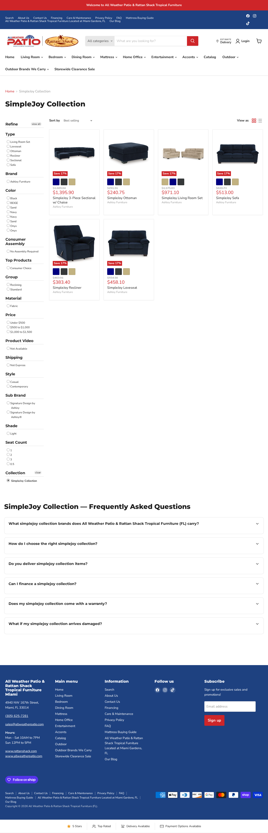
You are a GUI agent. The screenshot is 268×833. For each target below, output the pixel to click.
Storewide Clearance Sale (74, 69)
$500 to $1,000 (20, 327)
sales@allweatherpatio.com (24, 724)
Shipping (14, 357)
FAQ (119, 18)
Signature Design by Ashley (22, 405)
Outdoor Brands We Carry (25, 69)
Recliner (15, 156)
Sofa (13, 165)
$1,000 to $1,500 (21, 332)
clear (38, 472)
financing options (42, 593)
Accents (189, 57)
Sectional (16, 160)
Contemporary (19, 386)
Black (13, 198)
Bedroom (56, 57)
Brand (11, 173)
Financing (56, 18)
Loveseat (15, 146)
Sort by (54, 120)
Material (13, 298)
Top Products (18, 260)
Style (10, 374)
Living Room (31, 57)
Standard (16, 289)
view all (36, 124)
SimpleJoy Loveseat (122, 287)
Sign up (214, 720)
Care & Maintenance (79, 18)
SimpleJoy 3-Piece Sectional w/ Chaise (74, 200)
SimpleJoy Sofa (227, 198)
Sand (13, 208)
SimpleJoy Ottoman (122, 198)
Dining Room (82, 57)
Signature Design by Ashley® (22, 415)
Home (9, 57)
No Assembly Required (24, 251)
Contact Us (40, 18)
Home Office (133, 57)
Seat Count (16, 442)
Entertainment (162, 57)
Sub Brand (15, 395)
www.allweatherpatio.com (23, 756)
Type (10, 134)
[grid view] (254, 121)
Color (10, 190)
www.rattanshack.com (21, 751)
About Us (23, 18)
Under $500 (17, 323)
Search (9, 18)
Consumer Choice (20, 268)
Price (10, 315)
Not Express (17, 365)
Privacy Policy (103, 18)
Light (13, 434)
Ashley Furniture (20, 182)
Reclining (16, 285)
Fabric (14, 306)
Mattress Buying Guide (140, 18)
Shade (11, 426)
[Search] (192, 41)
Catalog (210, 57)
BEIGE (14, 203)
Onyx (13, 226)
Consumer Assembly (15, 241)
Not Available (18, 349)
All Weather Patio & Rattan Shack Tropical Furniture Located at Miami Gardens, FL (55, 21)
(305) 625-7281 (16, 716)
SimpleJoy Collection (23, 481)
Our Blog (115, 21)
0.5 (12, 464)
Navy (13, 212)
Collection (15, 473)
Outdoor (229, 57)
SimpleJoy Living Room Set (182, 198)
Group (11, 277)
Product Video (19, 341)
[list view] (260, 121)
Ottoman (15, 151)
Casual (14, 382)
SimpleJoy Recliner (67, 287)
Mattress (107, 57)
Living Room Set (20, 142)
